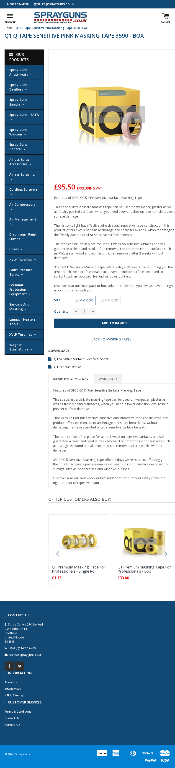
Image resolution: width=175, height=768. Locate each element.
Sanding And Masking (19, 306)
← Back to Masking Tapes (109, 339)
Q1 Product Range (67, 367)
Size (57, 300)
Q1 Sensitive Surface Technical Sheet (81, 359)
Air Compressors (22, 204)
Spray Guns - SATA (24, 114)
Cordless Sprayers (23, 189)
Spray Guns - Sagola (19, 101)
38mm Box (109, 300)
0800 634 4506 (19, 4)
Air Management (22, 219)
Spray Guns (22, 754)
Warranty (108, 378)
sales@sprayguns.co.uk (56, 4)
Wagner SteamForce (18, 346)
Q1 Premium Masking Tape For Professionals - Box (144, 569)
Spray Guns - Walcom (19, 131)
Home (9, 28)
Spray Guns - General (19, 146)
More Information (70, 378)
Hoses (14, 249)
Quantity (61, 311)
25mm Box (84, 300)
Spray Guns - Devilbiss (19, 87)
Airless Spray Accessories (19, 161)
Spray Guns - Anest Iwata (19, 71)
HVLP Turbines (20, 259)
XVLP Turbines (20, 334)
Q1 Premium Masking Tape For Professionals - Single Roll (78, 569)
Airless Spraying (22, 174)
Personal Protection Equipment (18, 289)
